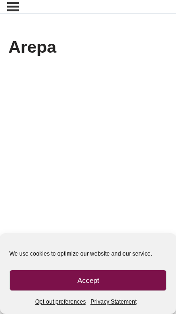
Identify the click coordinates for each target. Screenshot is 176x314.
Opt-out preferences (60, 301)
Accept (88, 280)
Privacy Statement (114, 301)
